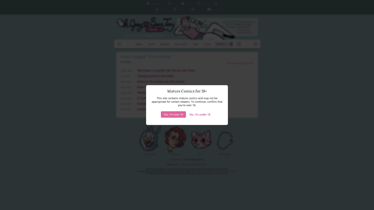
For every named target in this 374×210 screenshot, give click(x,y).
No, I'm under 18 (200, 114)
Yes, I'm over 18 (173, 114)
